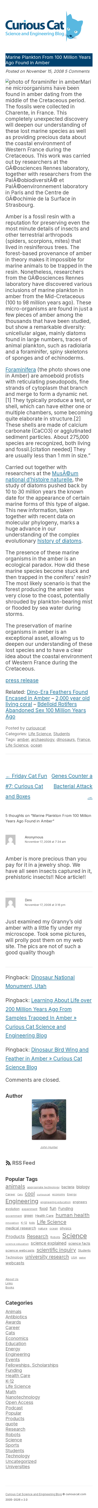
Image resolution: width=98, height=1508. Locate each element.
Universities (17, 1466)
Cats (20, 1194)
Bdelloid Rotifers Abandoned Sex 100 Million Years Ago (45, 710)
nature (42, 1228)
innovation (12, 1222)
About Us (11, 1279)
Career (10, 1194)
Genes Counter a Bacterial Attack (72, 786)
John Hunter (49, 1147)
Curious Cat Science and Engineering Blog (33, 1494)
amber (23, 739)
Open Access (19, 1402)
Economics (16, 1338)
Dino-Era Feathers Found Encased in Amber (46, 695)
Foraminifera (20, 369)
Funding (65, 1208)
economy (58, 1194)
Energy (72, 1194)
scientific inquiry (56, 1250)
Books (9, 1287)
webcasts (14, 1262)
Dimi (28, 900)
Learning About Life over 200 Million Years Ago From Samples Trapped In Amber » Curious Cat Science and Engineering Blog (48, 1017)
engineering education (55, 1202)
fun (53, 1208)
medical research (20, 1228)
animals (15, 1186)
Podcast (14, 1408)
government (13, 1216)
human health (73, 1215)
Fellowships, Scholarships (31, 1365)
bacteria (68, 1187)
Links (9, 1283)
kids (32, 1222)
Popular (13, 1413)
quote (11, 1424)
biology (83, 1186)
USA (74, 1257)
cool (30, 1194)
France (83, 739)
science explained (48, 1243)
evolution (12, 1209)
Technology (14, 1257)
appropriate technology (43, 1187)
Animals (13, 1311)
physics (65, 1228)
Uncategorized (20, 1461)
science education (17, 1243)
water (82, 1257)
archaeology (42, 739)
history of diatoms (59, 541)
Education (15, 1343)
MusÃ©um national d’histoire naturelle (41, 476)
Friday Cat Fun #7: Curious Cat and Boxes (26, 786)
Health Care (44, 1216)
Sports (12, 1445)
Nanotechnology (22, 1397)
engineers (80, 1202)
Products (15, 1236)
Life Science (39, 733)
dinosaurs (66, 739)
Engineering (21, 1201)
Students (61, 733)
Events (12, 1359)
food (43, 1208)
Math (10, 1392)
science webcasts (19, 1250)
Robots (55, 1237)
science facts (79, 1243)
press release (22, 680)
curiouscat (36, 728)
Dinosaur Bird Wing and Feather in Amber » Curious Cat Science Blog (47, 1058)
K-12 (24, 1222)
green (28, 1215)
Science (74, 1236)
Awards (13, 1322)
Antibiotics (16, 1317)
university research (47, 1257)
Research (37, 1236)
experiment (29, 1209)
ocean (36, 745)
